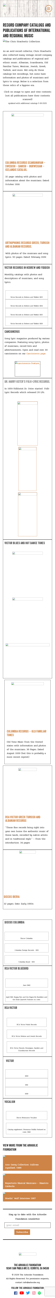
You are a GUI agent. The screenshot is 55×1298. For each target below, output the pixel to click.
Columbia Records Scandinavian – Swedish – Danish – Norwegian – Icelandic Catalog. (25, 166)
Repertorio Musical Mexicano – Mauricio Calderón (26, 1184)
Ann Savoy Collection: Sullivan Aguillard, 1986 (22, 1166)
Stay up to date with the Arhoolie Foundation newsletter (27, 1217)
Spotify (39, 1293)
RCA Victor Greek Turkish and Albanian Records (22, 818)
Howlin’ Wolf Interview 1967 (20, 1198)
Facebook (15, 1293)
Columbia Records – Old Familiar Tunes (26, 733)
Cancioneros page (36, 353)
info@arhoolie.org (31, 1282)
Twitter (28, 1293)
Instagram (33, 1293)
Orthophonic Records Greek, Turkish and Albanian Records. (27, 244)
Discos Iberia (12, 897)
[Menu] (48, 8)
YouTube (22, 1293)
